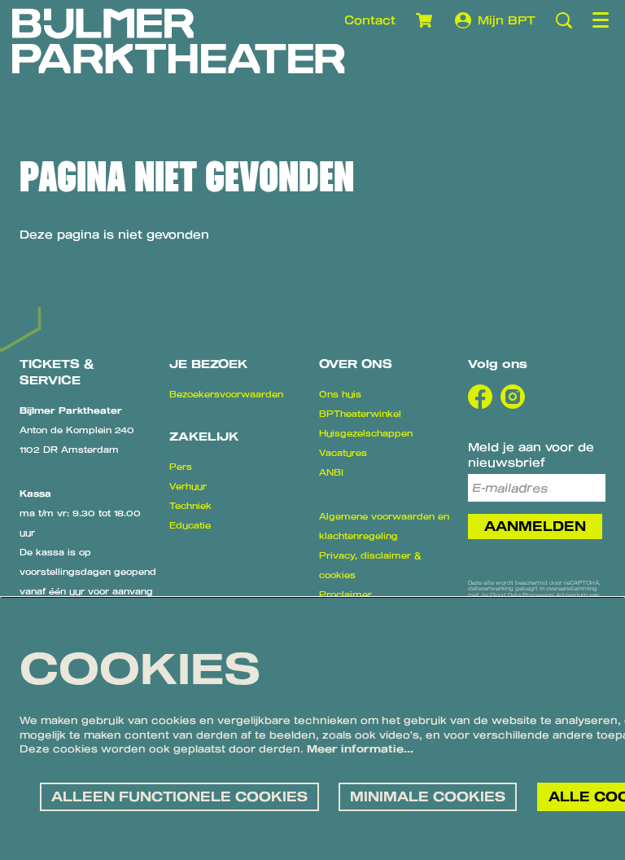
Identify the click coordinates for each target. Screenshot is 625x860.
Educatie (190, 525)
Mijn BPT (506, 20)
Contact (370, 20)
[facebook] (480, 396)
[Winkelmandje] (425, 20)
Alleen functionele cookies (179, 796)
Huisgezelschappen (366, 433)
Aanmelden (535, 526)
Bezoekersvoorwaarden (226, 394)
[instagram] (512, 396)
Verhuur (188, 486)
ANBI (331, 472)
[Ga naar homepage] (178, 40)
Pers (180, 467)
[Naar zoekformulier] (564, 20)
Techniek (190, 506)
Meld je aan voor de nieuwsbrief (531, 454)
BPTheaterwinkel (360, 414)
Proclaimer (345, 594)
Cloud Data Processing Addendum (539, 595)
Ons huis (340, 394)
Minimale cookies (427, 796)
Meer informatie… (360, 748)
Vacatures (343, 453)
